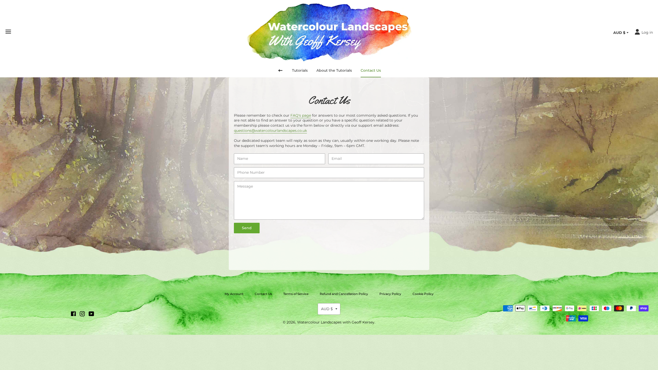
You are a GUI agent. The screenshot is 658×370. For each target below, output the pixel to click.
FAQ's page (300, 115)
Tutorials (300, 70)
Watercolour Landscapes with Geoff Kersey (335, 322)
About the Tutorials (334, 70)
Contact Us (371, 70)
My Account (234, 294)
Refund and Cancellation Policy (344, 294)
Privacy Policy (390, 294)
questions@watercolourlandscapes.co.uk (270, 130)
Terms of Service (295, 294)
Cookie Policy (423, 294)
